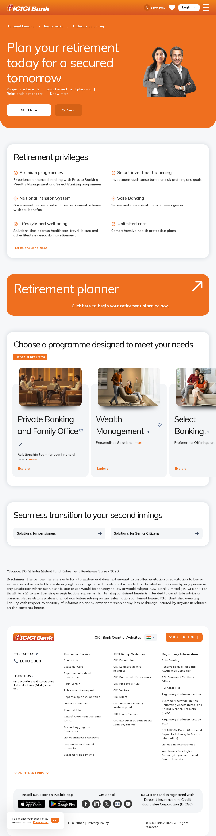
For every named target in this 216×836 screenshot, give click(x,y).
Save (70, 110)
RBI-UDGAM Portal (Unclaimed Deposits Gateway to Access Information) (182, 734)
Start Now (29, 110)
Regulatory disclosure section (181, 694)
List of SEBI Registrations (178, 744)
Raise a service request (79, 690)
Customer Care (73, 666)
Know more (59, 93)
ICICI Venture (121, 690)
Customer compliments (79, 754)
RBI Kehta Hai (171, 687)
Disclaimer (76, 823)
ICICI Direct (120, 696)
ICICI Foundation (124, 660)
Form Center (72, 683)
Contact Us (71, 660)
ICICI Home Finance (125, 713)
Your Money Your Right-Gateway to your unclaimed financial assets (180, 755)
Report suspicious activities (82, 696)
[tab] (30, 357)
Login (186, 7)
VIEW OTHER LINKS (29, 773)
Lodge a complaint (76, 703)
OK (55, 820)
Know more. (41, 822)
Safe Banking (170, 660)
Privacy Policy (98, 823)
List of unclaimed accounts (81, 737)
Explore (24, 468)
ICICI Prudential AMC (126, 683)
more (33, 459)
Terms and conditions (30, 248)
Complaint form (74, 709)
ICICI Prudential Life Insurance (132, 677)
